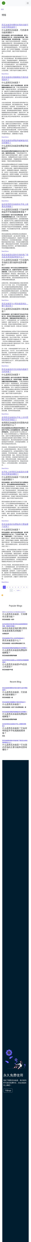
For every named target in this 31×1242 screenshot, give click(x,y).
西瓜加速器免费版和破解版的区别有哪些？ (15, 141)
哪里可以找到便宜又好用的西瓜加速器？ (14, 612)
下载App (8, 1090)
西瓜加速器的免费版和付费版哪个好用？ (15, 525)
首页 (2, 9)
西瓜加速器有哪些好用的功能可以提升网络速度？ (15, 25)
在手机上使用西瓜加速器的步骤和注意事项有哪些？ (15, 472)
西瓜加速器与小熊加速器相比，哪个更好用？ (15, 304)
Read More (5, 74)
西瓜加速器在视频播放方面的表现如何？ (15, 78)
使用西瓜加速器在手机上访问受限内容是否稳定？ (15, 418)
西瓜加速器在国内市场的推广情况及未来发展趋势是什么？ (15, 255)
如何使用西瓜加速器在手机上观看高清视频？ (15, 205)
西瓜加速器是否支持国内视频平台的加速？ (15, 370)
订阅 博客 (2, 595)
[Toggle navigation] (27, 3)
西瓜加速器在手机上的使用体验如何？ (13, 638)
